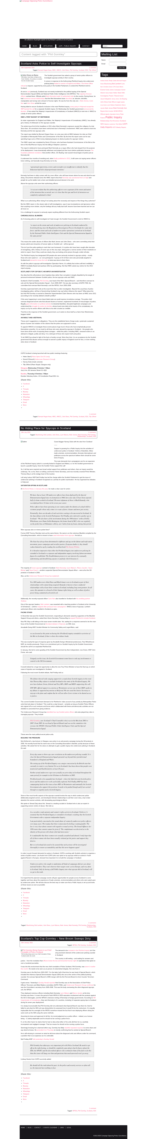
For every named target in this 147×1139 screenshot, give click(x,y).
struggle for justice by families (42, 306)
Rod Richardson (115, 121)
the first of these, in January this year (35, 489)
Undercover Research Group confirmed (80, 985)
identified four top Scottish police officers (60, 712)
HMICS (59, 70)
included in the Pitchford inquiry (79, 950)
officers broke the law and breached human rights (60, 961)
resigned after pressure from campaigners (51, 607)
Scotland (81, 70)
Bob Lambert (48, 435)
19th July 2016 (25, 432)
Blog (35, 46)
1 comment (92, 67)
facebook (115, 40)
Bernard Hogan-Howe (44, 70)
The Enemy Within (72, 547)
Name (103, 60)
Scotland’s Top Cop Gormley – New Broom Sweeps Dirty (56, 938)
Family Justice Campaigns (113, 90)
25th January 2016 (27, 942)
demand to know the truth (39, 260)
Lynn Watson (64, 435)
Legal (69, 1127)
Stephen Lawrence (109, 124)
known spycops (36, 568)
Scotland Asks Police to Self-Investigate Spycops (51, 63)
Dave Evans (33, 570)
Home (24, 46)
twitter (120, 40)
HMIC (54, 70)
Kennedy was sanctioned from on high (75, 177)
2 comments (92, 432)
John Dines (65, 70)
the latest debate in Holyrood (55, 624)
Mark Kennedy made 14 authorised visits (60, 96)
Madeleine (118, 105)
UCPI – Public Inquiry (67, 46)
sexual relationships (38, 98)
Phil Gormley (74, 70)
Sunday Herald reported (47, 982)
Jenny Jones (115, 99)
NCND (116, 111)
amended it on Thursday (45, 1030)
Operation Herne (115, 114)
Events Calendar (50, 1127)
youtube (124, 40)
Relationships (81, 436)
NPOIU (75, 945)
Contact (86, 46)
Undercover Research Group (44, 359)
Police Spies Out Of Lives (40, 356)
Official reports (105, 114)
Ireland (121, 96)
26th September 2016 (27, 67)
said (28, 91)
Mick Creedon (109, 111)
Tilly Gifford (92, 70)
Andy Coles (113, 80)
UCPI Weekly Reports (119, 127)
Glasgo (23, 368)
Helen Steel (117, 93)
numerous (27, 98)
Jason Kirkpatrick (105, 99)
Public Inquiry (113, 117)
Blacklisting (39, 435)
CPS (114, 87)
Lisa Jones (103, 105)
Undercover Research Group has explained (44, 576)
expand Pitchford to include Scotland (82, 618)
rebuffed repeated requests (73, 1028)
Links (62, 1127)
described (69, 98)
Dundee (23, 374)
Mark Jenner (84, 101)
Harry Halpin (109, 93)
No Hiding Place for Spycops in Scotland (46, 428)
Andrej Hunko (104, 80)
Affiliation (48, 46)
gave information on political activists (38, 304)
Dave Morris (119, 87)
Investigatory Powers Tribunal (109, 96)
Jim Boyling (123, 99)
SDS (86, 70)
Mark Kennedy (82, 435)
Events (102, 90)
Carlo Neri (51, 598)
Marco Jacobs (82, 568)
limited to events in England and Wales (67, 83)
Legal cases (120, 102)
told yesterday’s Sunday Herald (43, 1039)
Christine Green (108, 87)
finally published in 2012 (62, 158)
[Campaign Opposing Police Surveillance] (73, 19)
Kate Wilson (112, 102)
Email (103, 64)
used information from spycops (63, 535)
